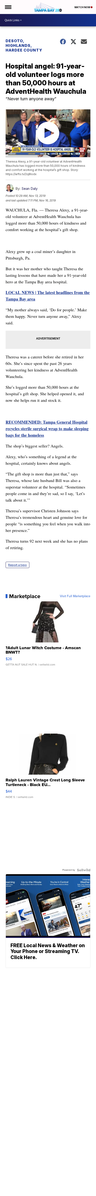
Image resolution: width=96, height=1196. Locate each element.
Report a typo (17, 565)
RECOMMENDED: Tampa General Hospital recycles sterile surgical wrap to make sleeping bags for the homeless (47, 428)
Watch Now (82, 7)
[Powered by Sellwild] (83, 870)
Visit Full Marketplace (75, 596)
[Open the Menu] (7, 7)
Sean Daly (29, 188)
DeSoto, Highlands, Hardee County (24, 45)
